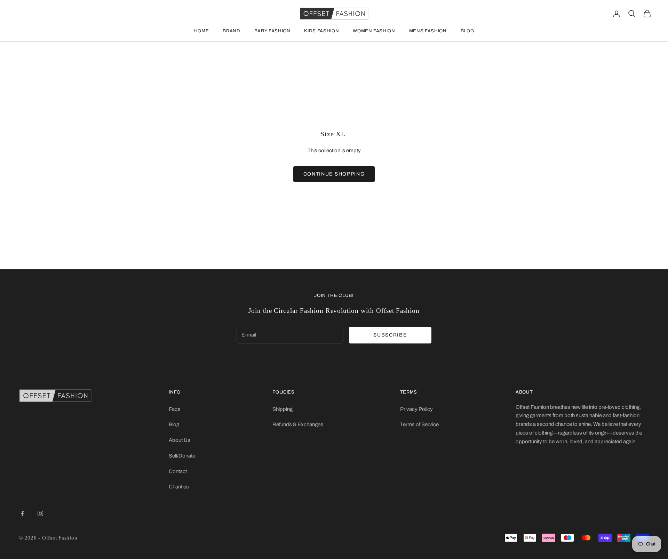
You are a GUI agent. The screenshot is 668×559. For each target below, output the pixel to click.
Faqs (175, 409)
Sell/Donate (182, 456)
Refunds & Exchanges (297, 424)
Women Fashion (374, 31)
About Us (179, 440)
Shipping (282, 409)
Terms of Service (419, 424)
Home (201, 31)
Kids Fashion (321, 31)
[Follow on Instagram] (40, 513)
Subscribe (390, 335)
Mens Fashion (428, 31)
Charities (179, 486)
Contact (178, 471)
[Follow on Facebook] (22, 513)
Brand (231, 31)
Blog (467, 31)
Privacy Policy (416, 409)
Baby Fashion (272, 31)
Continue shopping (334, 174)
